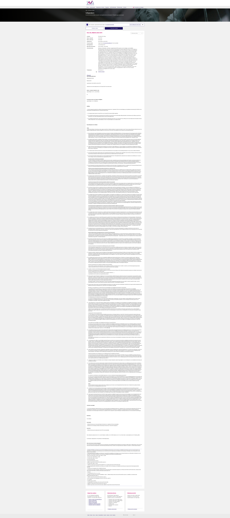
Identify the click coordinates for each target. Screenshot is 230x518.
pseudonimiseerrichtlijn (110, 24)
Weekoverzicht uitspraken (132, 509)
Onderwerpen (92, 7)
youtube (142, 515)
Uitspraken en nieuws (100, 7)
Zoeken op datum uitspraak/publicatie (95, 499)
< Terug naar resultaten (114, 28)
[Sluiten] (143, 24)
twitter (136, 515)
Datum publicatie (90, 39)
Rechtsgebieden (90, 44)
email (130, 515)
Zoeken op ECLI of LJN (93, 501)
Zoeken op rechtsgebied (93, 502)
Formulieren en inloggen (139, 7)
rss (129, 515)
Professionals (119, 7)
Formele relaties (90, 43)
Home (87, 7)
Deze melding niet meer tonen (135, 24)
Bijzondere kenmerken (91, 46)
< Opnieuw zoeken (94, 28)
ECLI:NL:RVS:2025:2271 (107, 43)
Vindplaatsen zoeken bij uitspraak (94, 503)
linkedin (141, 515)
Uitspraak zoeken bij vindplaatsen (94, 504)
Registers (107, 7)
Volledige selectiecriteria (112, 509)
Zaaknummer (89, 41)
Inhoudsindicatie (90, 48)
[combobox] (136, 33)
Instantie (88, 36)
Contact (124, 7)
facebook (137, 515)
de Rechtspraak (113, 7)
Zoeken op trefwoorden (93, 500)
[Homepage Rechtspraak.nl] (90, 2)
